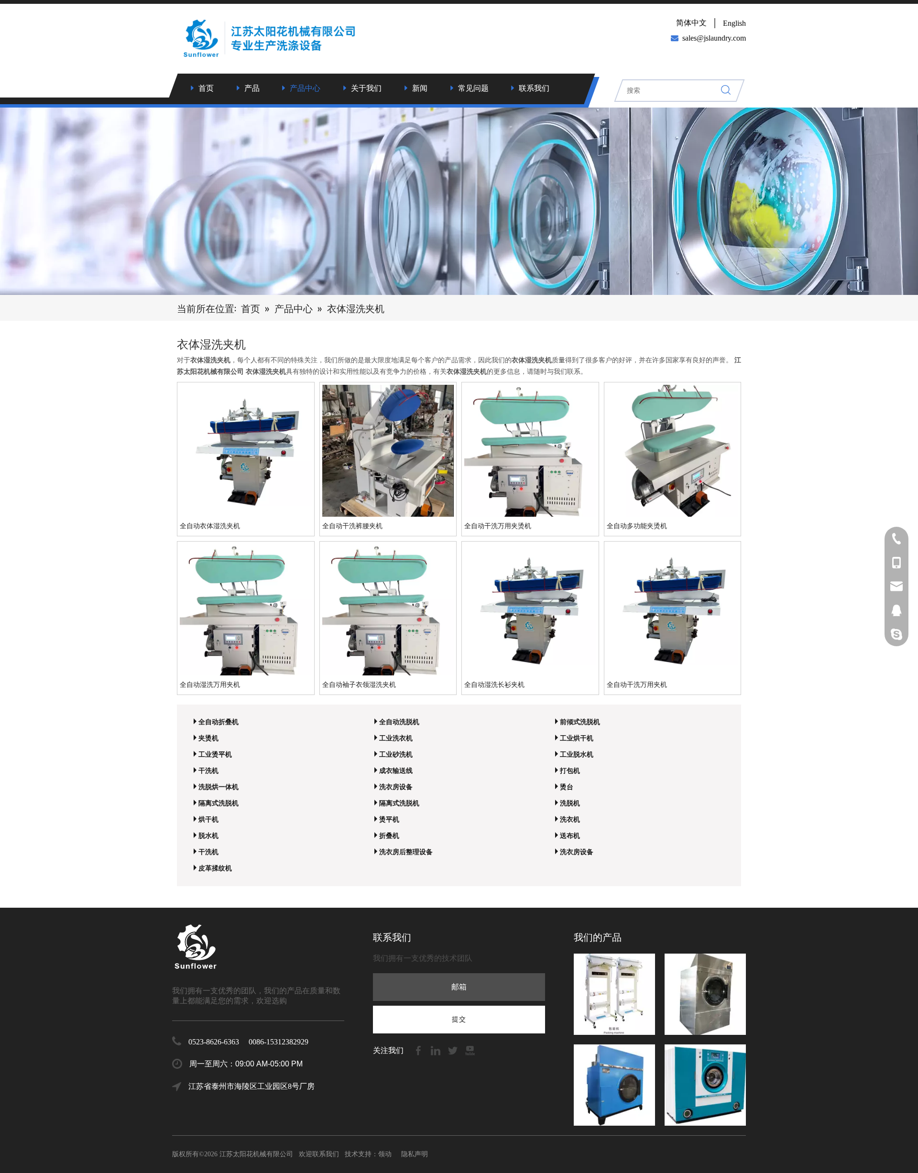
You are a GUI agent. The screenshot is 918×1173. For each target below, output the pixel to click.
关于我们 (366, 88)
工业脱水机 (576, 754)
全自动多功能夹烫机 (637, 526)
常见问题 (473, 88)
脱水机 (208, 835)
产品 (252, 88)
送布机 (570, 835)
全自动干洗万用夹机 (637, 684)
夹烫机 (208, 738)
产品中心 (305, 88)
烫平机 (389, 819)
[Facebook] (419, 1050)
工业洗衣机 (396, 738)
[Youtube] (470, 1050)
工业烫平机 (215, 754)
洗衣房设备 (396, 787)
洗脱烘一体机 (218, 787)
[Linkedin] (436, 1050)
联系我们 (534, 88)
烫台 (566, 787)
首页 (206, 88)
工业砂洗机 (396, 754)
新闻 (419, 88)
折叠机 (389, 835)
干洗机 (208, 770)
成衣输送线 (396, 770)
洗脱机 (570, 803)
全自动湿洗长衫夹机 (494, 684)
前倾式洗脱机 (580, 722)
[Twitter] (453, 1050)
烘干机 (208, 819)
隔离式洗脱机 (218, 803)
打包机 (570, 770)
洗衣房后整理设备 (406, 852)
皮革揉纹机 (215, 868)
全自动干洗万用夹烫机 (497, 526)
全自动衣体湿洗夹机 (210, 526)
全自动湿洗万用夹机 (210, 684)
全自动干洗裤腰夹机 (352, 526)
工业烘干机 (576, 738)
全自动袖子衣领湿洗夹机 (359, 684)
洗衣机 (570, 819)
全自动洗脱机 (399, 722)
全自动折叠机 (218, 722)
